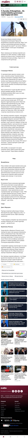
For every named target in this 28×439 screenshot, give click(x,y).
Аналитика (7, 8)
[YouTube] (18, 2)
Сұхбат (2, 411)
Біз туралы (17, 403)
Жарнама (17, 405)
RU (24, 1)
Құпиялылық (18, 409)
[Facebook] (20, 2)
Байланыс (17, 407)
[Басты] (3, 436)
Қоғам (2, 407)
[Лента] (17, 436)
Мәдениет (3, 409)
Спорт (2, 413)
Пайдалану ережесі (20, 411)
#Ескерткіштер (19, 276)
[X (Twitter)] (26, 19)
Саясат (2, 403)
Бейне (2, 415)
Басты (2, 8)
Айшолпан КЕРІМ (19, 16)
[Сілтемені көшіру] (19, 19)
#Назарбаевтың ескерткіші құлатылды (12, 273)
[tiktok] (21, 391)
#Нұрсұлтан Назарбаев (8, 270)
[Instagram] (15, 2)
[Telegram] (21, 19)
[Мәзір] (10, 436)
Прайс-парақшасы (5, 432)
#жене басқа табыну (7, 276)
